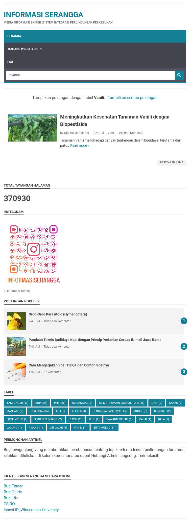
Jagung (14, 427)
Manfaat (15, 411)
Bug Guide (13, 492)
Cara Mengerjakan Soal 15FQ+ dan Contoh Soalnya (69, 365)
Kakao (175, 403)
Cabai (145, 419)
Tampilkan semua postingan (132, 97)
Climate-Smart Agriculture (121, 403)
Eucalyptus (17, 419)
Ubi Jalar (58, 427)
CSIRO (9, 504)
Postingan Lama (171, 162)
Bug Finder (13, 486)
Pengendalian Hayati (110, 411)
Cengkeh (162, 411)
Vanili (111, 133)
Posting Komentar (131, 133)
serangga (82, 403)
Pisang (36, 427)
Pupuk (75, 419)
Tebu (94, 419)
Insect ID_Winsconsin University (31, 509)
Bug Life (11, 498)
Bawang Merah (119, 419)
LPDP (156, 403)
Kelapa (79, 411)
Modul (140, 411)
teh (60, 411)
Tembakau (39, 411)
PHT (59, 403)
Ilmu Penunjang (48, 419)
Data (163, 419)
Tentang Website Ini (22, 49)
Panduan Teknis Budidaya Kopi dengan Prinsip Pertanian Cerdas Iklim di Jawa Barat (95, 340)
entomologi (105, 427)
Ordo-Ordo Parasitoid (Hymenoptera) (58, 314)
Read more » (79, 145)
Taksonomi (17, 403)
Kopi (41, 403)
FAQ (10, 62)
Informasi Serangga (43, 14)
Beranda (14, 36)
